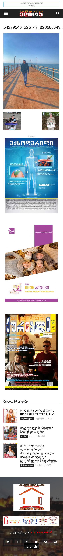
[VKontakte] (55, 542)
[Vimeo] (45, 542)
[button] (58, 13)
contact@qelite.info (42, 532)
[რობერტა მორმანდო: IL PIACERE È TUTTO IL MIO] (11, 416)
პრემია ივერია (27, 418)
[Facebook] (17, 542)
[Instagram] (26, 542)
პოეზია (24, 436)
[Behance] (7, 542)
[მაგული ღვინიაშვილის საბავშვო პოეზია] (11, 433)
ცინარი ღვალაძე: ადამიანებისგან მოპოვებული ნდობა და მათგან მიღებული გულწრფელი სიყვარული (38, 453)
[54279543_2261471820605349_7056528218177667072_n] (31, 108)
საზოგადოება (27, 465)
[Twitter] (36, 542)
